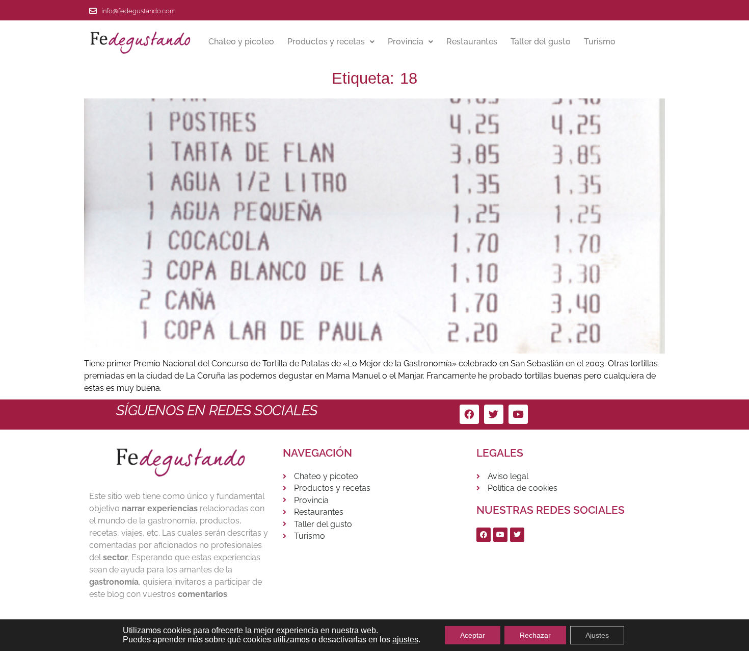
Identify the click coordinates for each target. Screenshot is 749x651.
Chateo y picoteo (241, 41)
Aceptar (472, 635)
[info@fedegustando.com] (93, 11)
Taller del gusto (541, 41)
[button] (331, 42)
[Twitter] (493, 414)
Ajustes (597, 635)
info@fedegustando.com (138, 11)
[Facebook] (469, 414)
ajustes (405, 639)
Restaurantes (471, 41)
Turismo (600, 41)
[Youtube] (518, 414)
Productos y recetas (326, 41)
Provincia (405, 41)
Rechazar (535, 635)
